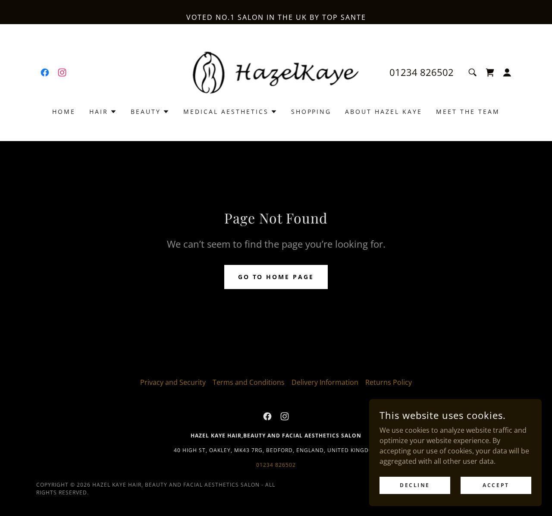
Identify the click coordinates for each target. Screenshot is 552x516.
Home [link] (63, 111)
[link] (44, 72)
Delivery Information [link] (325, 382)
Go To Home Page (276, 277)
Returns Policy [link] (388, 382)
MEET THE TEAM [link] (468, 111)
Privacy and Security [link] (173, 382)
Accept (496, 485)
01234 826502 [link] (421, 72)
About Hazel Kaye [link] (383, 111)
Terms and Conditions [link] (249, 382)
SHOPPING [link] (311, 111)
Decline (415, 485)
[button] (490, 72)
